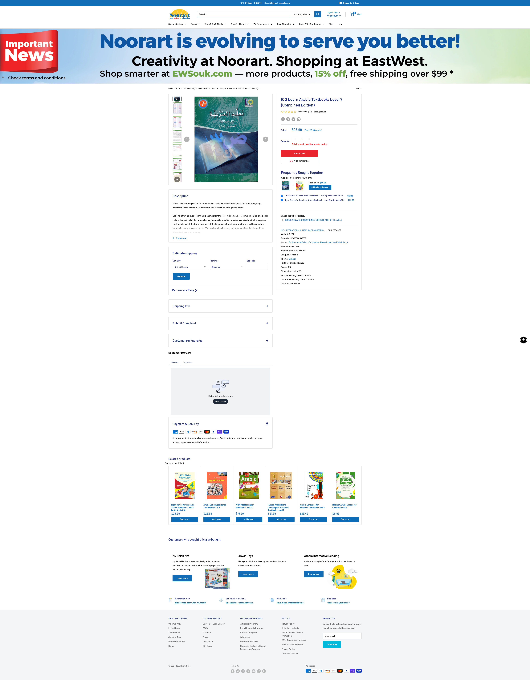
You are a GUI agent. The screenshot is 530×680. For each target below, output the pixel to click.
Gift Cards (207, 646)
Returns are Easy (183, 290)
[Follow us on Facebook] (232, 671)
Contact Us (208, 641)
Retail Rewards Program (251, 628)
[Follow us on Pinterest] (248, 671)
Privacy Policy (288, 649)
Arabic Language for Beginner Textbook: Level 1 (312, 506)
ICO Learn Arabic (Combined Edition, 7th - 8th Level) (313, 219)
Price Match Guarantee (292, 644)
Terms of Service (290, 653)
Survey (206, 637)
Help (340, 24)
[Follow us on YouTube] (253, 671)
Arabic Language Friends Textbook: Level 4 (214, 506)
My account (333, 15)
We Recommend (261, 24)
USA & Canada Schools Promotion (292, 634)
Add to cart (299, 153)
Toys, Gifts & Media (214, 24)
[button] (177, 99)
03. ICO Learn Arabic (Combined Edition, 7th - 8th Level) (200, 88)
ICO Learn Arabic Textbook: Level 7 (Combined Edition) (314, 195)
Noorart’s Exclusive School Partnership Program (253, 647)
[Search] (317, 14)
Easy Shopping (284, 24)
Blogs (171, 646)
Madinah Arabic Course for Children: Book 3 (344, 506)
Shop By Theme (238, 24)
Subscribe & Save (351, 3)
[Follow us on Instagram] (243, 671)
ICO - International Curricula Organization (302, 230)
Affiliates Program (249, 623)
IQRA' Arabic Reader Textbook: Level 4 (245, 506)
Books (194, 24)
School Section (175, 24)
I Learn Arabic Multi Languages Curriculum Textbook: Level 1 (278, 507)
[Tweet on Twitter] (293, 119)
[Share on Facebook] (283, 119)
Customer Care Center (214, 623)
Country (177, 260)
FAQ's (205, 628)
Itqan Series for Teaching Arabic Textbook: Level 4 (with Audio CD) (314, 200)
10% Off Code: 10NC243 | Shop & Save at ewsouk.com (265, 3)
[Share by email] (299, 119)
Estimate (181, 276)
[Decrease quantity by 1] (295, 139)
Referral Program (248, 632)
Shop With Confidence (310, 24)
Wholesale (245, 637)
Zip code (251, 260)
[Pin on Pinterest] (288, 119)
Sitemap (207, 632)
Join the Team (175, 637)
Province (214, 260)
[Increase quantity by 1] (309, 139)
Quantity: (285, 141)
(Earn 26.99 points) (313, 130)
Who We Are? (174, 623)
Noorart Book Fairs (249, 641)
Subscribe (332, 644)
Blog (331, 24)
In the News (174, 628)
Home (170, 88)
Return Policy (288, 623)
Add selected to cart (320, 187)
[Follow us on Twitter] (238, 671)
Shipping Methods (290, 628)
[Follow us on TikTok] (259, 671)
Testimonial (174, 632)
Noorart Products (176, 641)
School (292, 258)
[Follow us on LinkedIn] (264, 671)
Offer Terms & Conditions (294, 640)
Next (358, 88)
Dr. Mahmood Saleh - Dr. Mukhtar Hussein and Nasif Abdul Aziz (318, 242)
